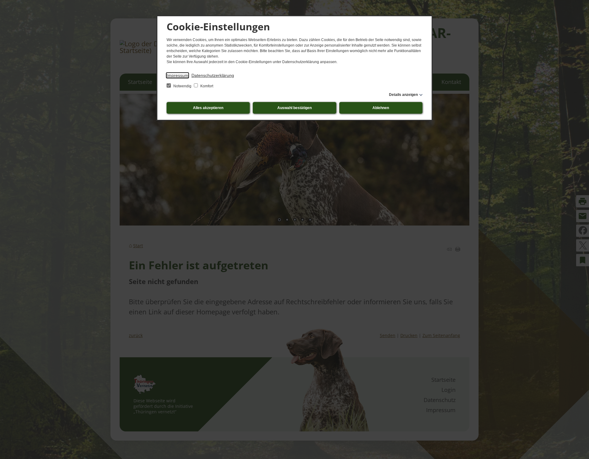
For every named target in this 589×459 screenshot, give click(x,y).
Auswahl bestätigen (294, 108)
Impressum (177, 75)
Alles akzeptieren (208, 108)
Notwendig (182, 86)
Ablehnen (380, 108)
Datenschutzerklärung (212, 75)
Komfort (206, 86)
